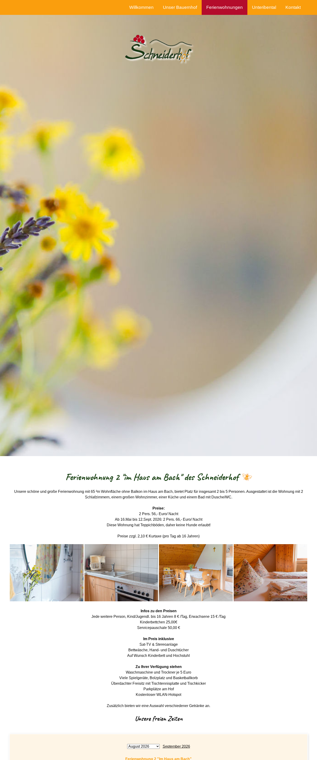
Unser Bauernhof (180, 7)
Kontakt (293, 7)
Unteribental (264, 7)
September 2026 (176, 746)
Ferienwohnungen (224, 7)
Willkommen (141, 7)
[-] (46, 572)
